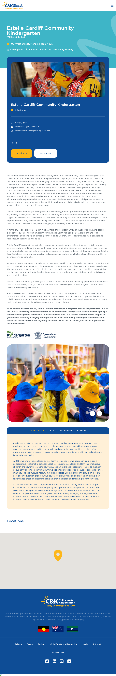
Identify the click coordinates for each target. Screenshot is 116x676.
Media (85, 644)
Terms (30, 644)
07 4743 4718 (21, 123)
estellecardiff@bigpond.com (27, 127)
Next (99, 413)
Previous (92, 413)
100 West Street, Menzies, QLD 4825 (31, 44)
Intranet (97, 644)
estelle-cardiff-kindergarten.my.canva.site (32, 131)
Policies (41, 644)
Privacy (18, 644)
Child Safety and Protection (64, 644)
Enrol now (21, 153)
